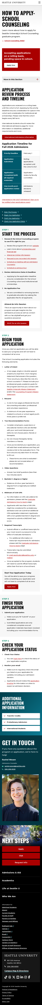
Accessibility (6, 998)
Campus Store (7, 940)
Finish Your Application (12, 218)
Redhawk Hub (7, 926)
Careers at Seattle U (9, 942)
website (36, 246)
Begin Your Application (12, 215)
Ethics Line (5, 1001)
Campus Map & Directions (16, 971)
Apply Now (11, 65)
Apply (21, 849)
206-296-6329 (10, 769)
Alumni (4, 910)
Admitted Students (9, 907)
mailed (9, 558)
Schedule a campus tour (17, 268)
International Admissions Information (19, 137)
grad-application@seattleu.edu (21, 555)
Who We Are (9, 896)
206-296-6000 (12, 966)
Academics (8, 880)
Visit (21, 856)
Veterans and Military (10, 921)
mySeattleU (6, 931)
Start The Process (10, 212)
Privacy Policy (6, 992)
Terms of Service (8, 995)
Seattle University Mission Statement (21, 389)
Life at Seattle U (11, 888)
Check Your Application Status (14, 221)
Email (4, 934)
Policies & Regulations (9, 989)
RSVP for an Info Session (17, 323)
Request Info (21, 862)
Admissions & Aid (11, 872)
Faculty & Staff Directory (11, 945)
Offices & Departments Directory (14, 948)
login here (18, 659)
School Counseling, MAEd (14, 41)
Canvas (4, 929)
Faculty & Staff (7, 916)
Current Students (8, 913)
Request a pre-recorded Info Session (21, 258)
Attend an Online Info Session (18, 255)
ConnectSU (6, 937)
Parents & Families (9, 918)
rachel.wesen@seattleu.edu (15, 766)
